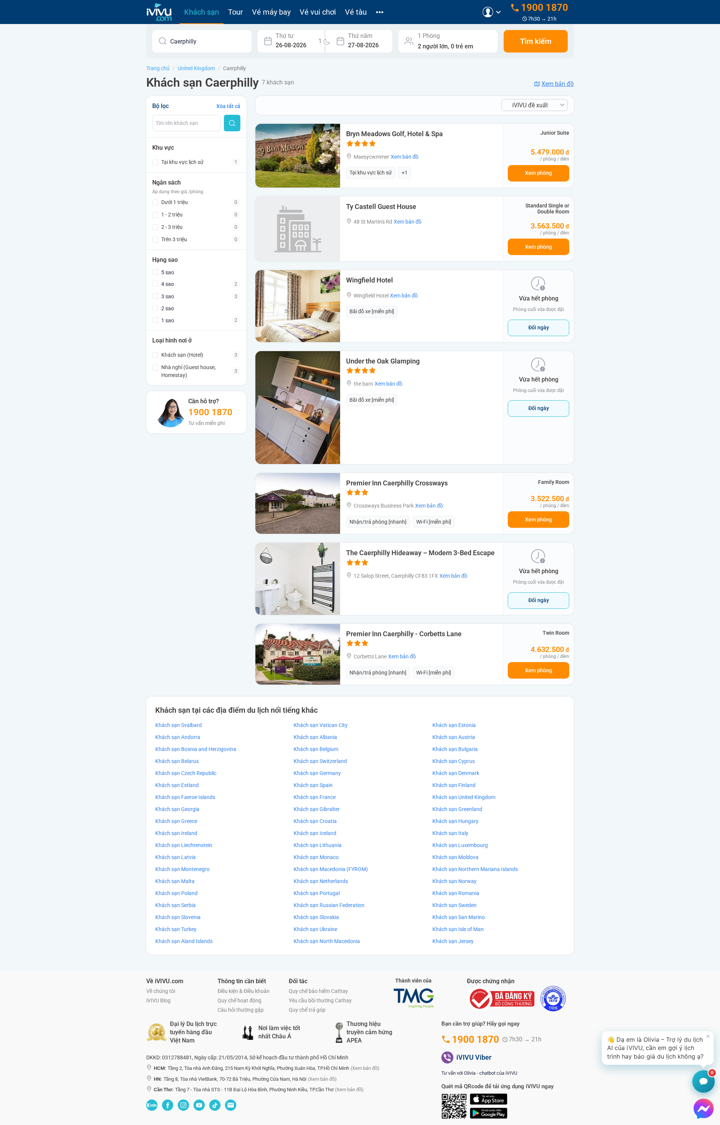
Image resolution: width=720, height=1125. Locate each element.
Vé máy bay (271, 12)
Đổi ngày (538, 327)
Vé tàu (356, 12)
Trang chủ (158, 68)
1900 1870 (210, 412)
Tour (235, 12)
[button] (658, 1048)
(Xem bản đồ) (365, 1068)
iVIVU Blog (158, 1000)
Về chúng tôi (160, 991)
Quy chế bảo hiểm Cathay (318, 991)
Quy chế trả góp (307, 1010)
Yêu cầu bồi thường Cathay (320, 1000)
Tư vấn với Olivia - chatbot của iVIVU (479, 1073)
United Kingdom (196, 68)
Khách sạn (201, 12)
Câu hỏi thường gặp (241, 1010)
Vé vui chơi (318, 12)
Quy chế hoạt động (239, 1000)
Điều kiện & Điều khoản (244, 991)
